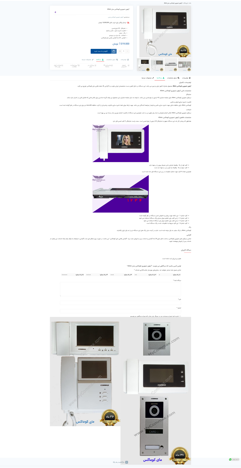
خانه (190, 3)
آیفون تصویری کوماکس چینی (115, 17)
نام (179, 299)
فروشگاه (185, 3)
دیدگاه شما (177, 281)
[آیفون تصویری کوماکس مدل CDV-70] (85, 352)
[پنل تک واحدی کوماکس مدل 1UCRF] (155, 429)
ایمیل (179, 308)
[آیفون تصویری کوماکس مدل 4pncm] (85, 391)
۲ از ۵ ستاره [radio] (152, 275)
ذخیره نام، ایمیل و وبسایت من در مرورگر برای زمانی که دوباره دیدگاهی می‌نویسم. (154, 316)
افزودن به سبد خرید (101, 51)
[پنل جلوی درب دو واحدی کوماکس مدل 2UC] (155, 352)
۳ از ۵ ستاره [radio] (128, 275)
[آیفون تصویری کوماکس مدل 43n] (155, 391)
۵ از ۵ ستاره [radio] (80, 275)
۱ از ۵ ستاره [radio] (176, 275)
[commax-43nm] (164, 31)
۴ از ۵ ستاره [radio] (104, 275)
